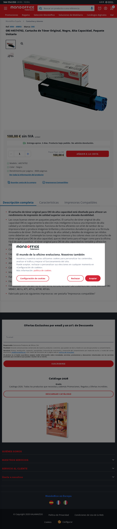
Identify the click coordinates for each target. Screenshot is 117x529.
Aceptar (93, 278)
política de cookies (42, 270)
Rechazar (75, 278)
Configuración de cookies (32, 278)
